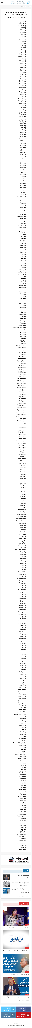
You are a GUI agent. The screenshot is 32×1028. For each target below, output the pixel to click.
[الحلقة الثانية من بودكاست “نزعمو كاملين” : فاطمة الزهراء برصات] (16, 916)
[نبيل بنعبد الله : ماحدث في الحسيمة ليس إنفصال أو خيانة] (16, 986)
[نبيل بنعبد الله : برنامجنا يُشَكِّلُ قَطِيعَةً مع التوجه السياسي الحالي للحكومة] (16, 963)
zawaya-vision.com (20, 1025)
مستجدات (27, 925)
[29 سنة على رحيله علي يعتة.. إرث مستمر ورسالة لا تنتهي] (6, 884)
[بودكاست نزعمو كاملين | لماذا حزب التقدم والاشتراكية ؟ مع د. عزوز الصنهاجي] (16, 939)
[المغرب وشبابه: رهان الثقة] (6, 877)
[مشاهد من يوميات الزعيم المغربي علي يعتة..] (6, 891)
